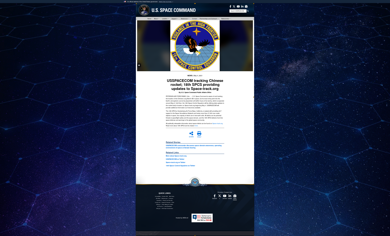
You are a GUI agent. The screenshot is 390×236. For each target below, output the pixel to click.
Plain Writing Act (166, 204)
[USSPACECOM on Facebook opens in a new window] (230, 6)
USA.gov (158, 208)
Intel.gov (171, 198)
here (196, 126)
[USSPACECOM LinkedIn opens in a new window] (242, 6)
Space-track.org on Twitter (175, 162)
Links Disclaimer (168, 206)
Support (174, 19)
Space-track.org (217, 123)
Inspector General (166, 202)
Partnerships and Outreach (208, 19)
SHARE (191, 137)
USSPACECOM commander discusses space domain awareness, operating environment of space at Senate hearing (194, 146)
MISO (171, 204)
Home (149, 19)
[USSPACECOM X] (234, 6)
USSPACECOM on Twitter (175, 159)
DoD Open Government (167, 208)
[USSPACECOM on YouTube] (238, 6)
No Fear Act (160, 206)
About (156, 19)
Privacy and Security (167, 200)
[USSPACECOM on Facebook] (214, 196)
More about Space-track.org (176, 156)
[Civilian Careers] (234, 196)
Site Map (158, 198)
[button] (166, 2)
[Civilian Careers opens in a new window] (246, 6)
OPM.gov (158, 204)
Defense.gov (165, 198)
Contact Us (157, 202)
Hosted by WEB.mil (182, 218)
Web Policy (171, 196)
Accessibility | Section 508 (161, 196)
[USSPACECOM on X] (219, 196)
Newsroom (184, 19)
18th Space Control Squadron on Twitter (180, 165)
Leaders (164, 19)
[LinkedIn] (229, 196)
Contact (194, 19)
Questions (159, 200)
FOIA (173, 202)
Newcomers (225, 19)
